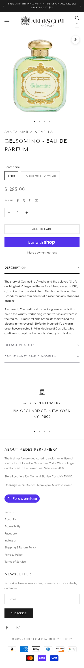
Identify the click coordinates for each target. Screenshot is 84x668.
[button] (42, 268)
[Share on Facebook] (17, 200)
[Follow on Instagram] (18, 627)
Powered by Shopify (56, 639)
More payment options (42, 252)
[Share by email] (36, 200)
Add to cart (42, 229)
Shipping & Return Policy (20, 547)
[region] (42, 406)
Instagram (11, 540)
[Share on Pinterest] (30, 200)
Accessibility (12, 526)
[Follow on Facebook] (6, 627)
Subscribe (18, 613)
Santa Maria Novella (28, 132)
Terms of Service (15, 561)
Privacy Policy (13, 554)
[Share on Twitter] (24, 200)
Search (8, 512)
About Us (10, 519)
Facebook (10, 533)
